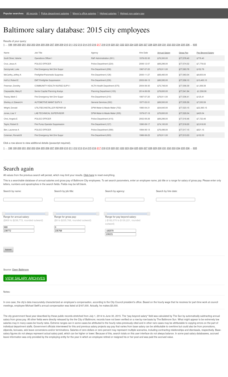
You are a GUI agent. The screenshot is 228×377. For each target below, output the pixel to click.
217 (99, 44)
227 (146, 44)
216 (94, 44)
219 (108, 44)
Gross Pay (183, 52)
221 (118, 44)
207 (52, 44)
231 (164, 44)
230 (160, 44)
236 (188, 44)
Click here (89, 175)
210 (66, 44)
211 (71, 44)
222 (122, 44)
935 (195, 44)
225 (136, 44)
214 (85, 44)
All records (32, 13)
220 (113, 44)
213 (80, 44)
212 (75, 44)
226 (141, 44)
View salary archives (25, 278)
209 (61, 44)
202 (29, 44)
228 (150, 44)
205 (43, 44)
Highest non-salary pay (132, 13)
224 (132, 44)
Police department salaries (55, 13)
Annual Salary (163, 52)
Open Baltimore (20, 269)
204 (38, 44)
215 (89, 44)
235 (183, 44)
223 (127, 44)
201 (24, 44)
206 (47, 44)
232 (169, 44)
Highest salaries (108, 13)
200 (19, 44)
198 (10, 44)
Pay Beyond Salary (205, 52)
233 (174, 44)
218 (103, 44)
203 (33, 44)
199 (15, 44)
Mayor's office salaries (84, 13)
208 (57, 44)
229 (155, 44)
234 (178, 44)
